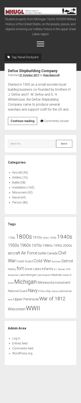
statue (54, 291)
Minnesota (45, 282)
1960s (25, 245)
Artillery (17, 177)
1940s (64, 236)
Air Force (29, 252)
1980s (47, 245)
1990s (57, 246)
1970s (37, 245)
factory (12, 269)
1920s (46, 238)
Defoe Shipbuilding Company (33, 71)
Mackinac (56, 275)
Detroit (67, 261)
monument (62, 283)
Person (17, 202)
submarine (65, 291)
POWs (41, 291)
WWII (33, 308)
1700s (11, 237)
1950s (13, 245)
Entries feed (19, 343)
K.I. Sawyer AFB (62, 269)
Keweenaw (13, 275)
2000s (67, 246)
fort (20, 268)
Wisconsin (16, 309)
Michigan (25, 282)
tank (10, 299)
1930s (52, 237)
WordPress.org (22, 353)
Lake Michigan (28, 274)
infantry (47, 269)
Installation (19, 187)
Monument (19, 192)
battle (42, 253)
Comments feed (22, 348)
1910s (37, 237)
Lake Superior (44, 275)
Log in (16, 338)
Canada (52, 253)
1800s (24, 236)
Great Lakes (33, 269)
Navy (33, 290)
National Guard (17, 291)
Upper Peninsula (26, 299)
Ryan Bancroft (51, 75)
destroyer (56, 261)
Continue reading (24, 122)
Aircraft (17, 172)
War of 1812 (52, 299)
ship (48, 291)
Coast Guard (24, 261)
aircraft (14, 253)
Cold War (42, 260)
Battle (16, 182)
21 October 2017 (29, 75)
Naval (16, 197)
